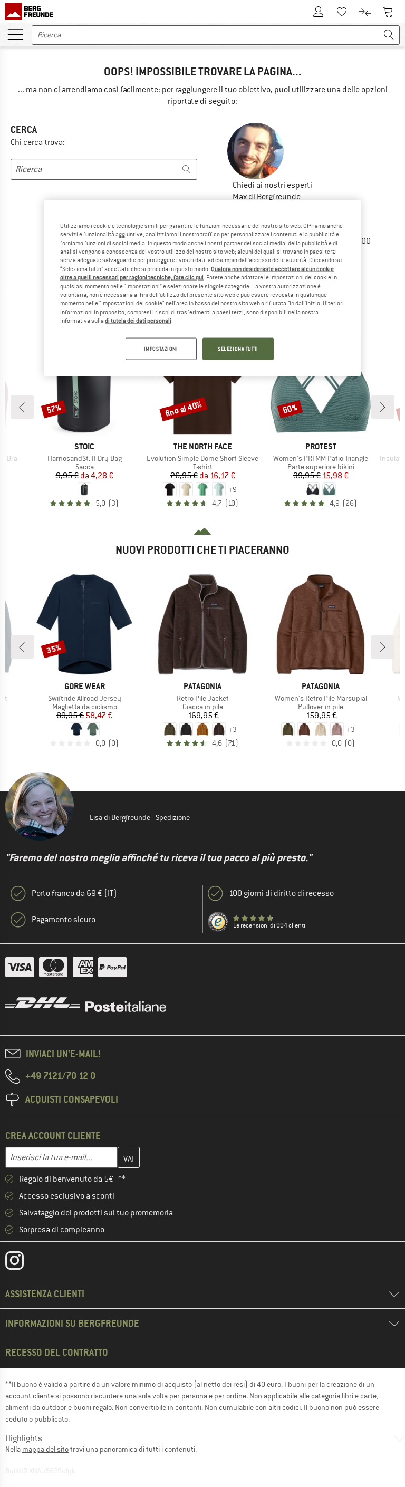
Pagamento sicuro (63, 919)
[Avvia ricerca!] (389, 35)
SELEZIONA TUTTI (238, 348)
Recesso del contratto (56, 1352)
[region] (202, 288)
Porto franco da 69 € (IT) (74, 893)
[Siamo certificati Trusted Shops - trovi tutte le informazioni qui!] (218, 922)
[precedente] (22, 407)
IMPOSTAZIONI (161, 348)
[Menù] (15, 33)
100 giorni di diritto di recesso (281, 893)
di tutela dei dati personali (138, 320)
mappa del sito (45, 1449)
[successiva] (382, 407)
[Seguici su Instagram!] (22, 1263)
